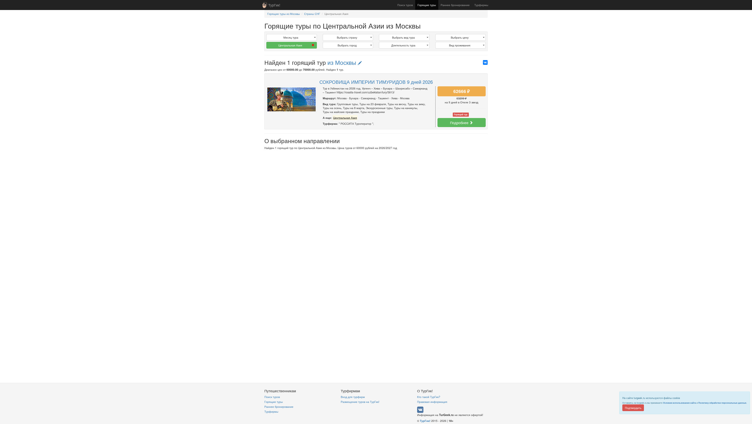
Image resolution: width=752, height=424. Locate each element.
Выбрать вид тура (403, 37)
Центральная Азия (290, 45)
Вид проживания (459, 45)
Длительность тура (403, 45)
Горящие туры (427, 5)
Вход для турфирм (353, 397)
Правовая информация (432, 402)
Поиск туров (405, 5)
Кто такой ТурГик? (428, 397)
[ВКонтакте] (485, 62)
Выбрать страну (347, 37)
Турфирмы (481, 5)
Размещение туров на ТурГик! (360, 402)
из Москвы (342, 62)
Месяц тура (290, 37)
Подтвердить (633, 408)
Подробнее (459, 122)
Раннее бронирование (455, 5)
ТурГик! (274, 4)
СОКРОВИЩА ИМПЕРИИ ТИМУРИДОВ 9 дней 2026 (376, 81)
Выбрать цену (460, 37)
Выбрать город (347, 45)
